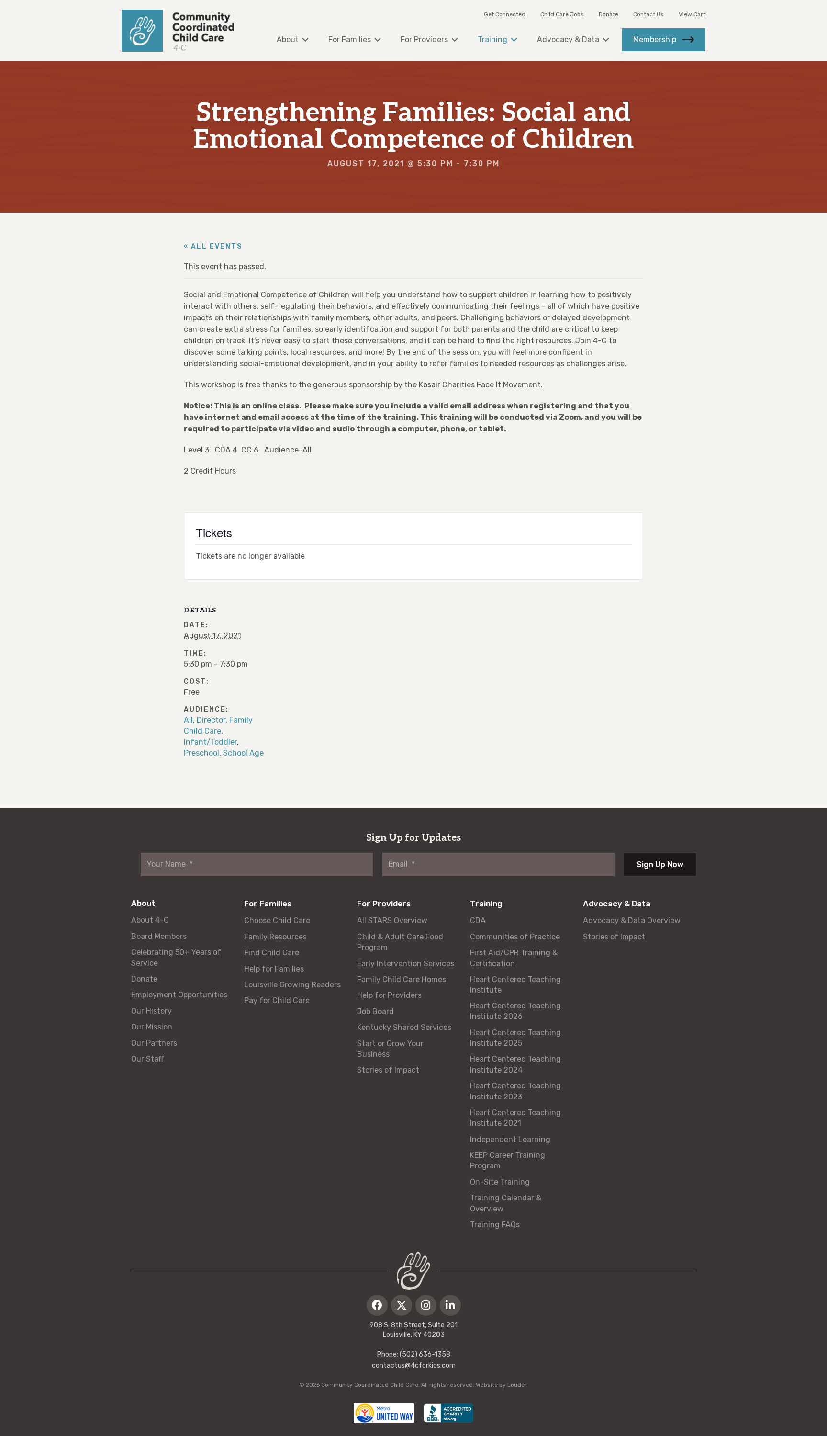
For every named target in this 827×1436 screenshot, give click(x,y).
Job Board (375, 1011)
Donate (608, 14)
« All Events (213, 246)
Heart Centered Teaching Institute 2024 (515, 1064)
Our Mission (151, 1026)
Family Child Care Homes (401, 979)
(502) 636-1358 (425, 1354)
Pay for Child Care (277, 1000)
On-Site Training (500, 1182)
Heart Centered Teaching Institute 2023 (515, 1091)
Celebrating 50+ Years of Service (176, 957)
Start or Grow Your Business (390, 1049)
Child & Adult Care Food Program (400, 942)
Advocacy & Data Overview (632, 920)
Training (486, 903)
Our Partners (154, 1043)
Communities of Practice (515, 936)
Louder (516, 1384)
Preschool (201, 753)
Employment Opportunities (179, 994)
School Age (243, 753)
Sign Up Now (660, 864)
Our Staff (147, 1058)
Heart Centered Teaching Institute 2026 (515, 1011)
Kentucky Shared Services (404, 1027)
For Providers (384, 903)
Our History (151, 1011)
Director (211, 719)
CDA (478, 920)
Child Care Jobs (562, 14)
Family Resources (275, 936)
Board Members (159, 936)
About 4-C (150, 920)
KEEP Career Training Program (507, 1160)
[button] (377, 1305)
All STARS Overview (392, 920)
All (188, 719)
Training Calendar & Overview (505, 1203)
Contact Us (648, 14)
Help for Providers (389, 995)
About (143, 903)
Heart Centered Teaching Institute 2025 (515, 1038)
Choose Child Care (277, 920)
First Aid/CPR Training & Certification (514, 958)
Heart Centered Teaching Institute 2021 (515, 1118)
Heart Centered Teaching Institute (515, 985)
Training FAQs (495, 1224)
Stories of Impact (388, 1069)
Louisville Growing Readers (292, 984)
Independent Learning (510, 1139)
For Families (267, 903)
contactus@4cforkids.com (414, 1365)
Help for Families (274, 968)
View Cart (692, 14)
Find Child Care (271, 952)
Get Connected (504, 14)
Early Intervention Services (405, 963)
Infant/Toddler (210, 741)
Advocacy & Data (616, 903)
